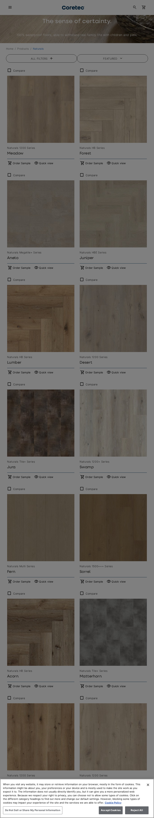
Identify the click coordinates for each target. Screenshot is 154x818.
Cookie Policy (113, 802)
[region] (77, 798)
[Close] (148, 785)
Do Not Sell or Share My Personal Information (32, 810)
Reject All (137, 810)
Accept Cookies (111, 810)
